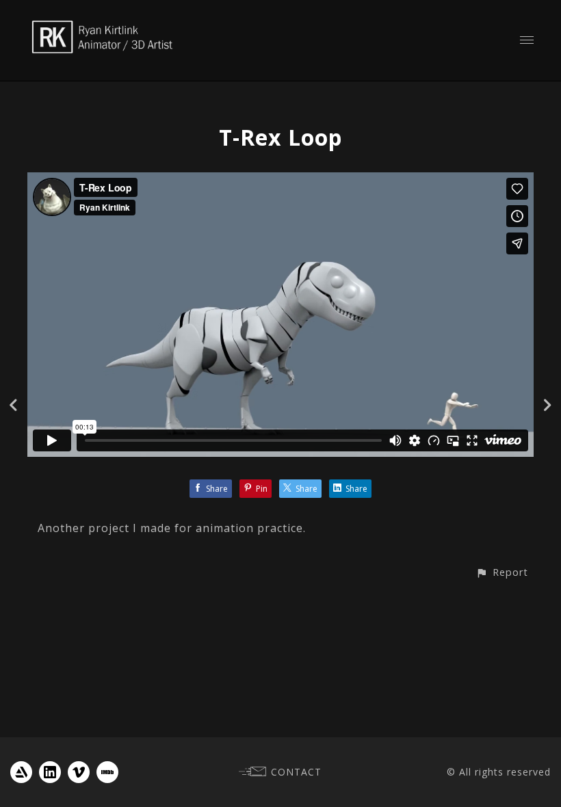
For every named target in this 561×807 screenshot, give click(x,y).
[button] (502, 572)
